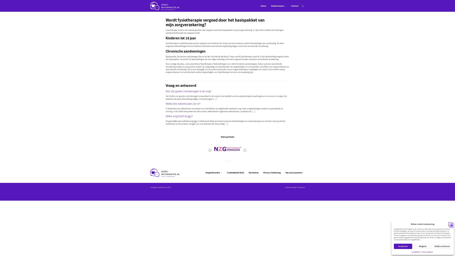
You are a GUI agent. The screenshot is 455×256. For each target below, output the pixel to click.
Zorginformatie (212, 172)
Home (263, 6)
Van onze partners (294, 172)
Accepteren (403, 246)
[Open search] (303, 6)
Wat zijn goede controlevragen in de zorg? (188, 91)
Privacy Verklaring (427, 252)
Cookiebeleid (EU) (235, 172)
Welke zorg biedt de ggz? (179, 116)
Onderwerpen (277, 6)
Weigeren (423, 246)
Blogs (152, 196)
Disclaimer (254, 172)
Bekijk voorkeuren (442, 246)
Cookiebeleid (415, 252)
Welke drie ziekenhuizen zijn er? (183, 103)
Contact (295, 6)
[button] (450, 224)
